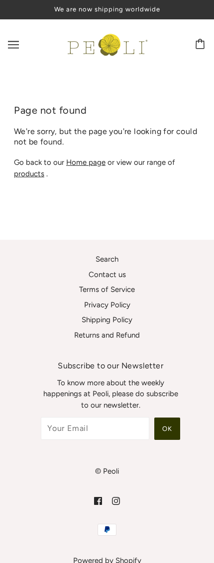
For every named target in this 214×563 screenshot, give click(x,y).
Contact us (107, 274)
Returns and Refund (107, 335)
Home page (86, 162)
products (29, 173)
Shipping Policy (107, 319)
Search (107, 259)
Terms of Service (107, 289)
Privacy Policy (107, 304)
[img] (98, 500)
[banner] (105, 43)
